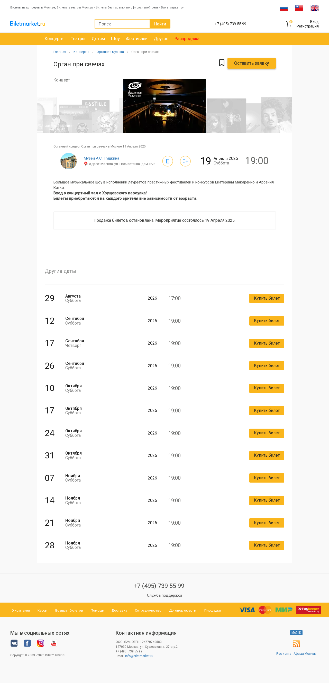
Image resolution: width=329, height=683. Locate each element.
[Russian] (284, 8)
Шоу (115, 38)
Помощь (97, 610)
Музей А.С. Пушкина (101, 158)
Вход (314, 22)
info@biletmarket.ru (139, 656)
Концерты (55, 38)
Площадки (212, 610)
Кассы (43, 610)
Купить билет (267, 298)
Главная (59, 52)
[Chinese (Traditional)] (299, 8)
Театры (78, 38)
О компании (21, 610)
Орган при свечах (145, 52)
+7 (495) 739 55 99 (158, 586)
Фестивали (137, 38)
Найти (160, 23)
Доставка (119, 610)
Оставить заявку (251, 63)
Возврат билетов (69, 610)
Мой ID (296, 632)
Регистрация (308, 26)
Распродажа (187, 38)
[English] (314, 8)
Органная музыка (110, 52)
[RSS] (296, 646)
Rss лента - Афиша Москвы (296, 654)
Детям (98, 38)
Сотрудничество (148, 610)
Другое (161, 38)
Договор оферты (183, 610)
